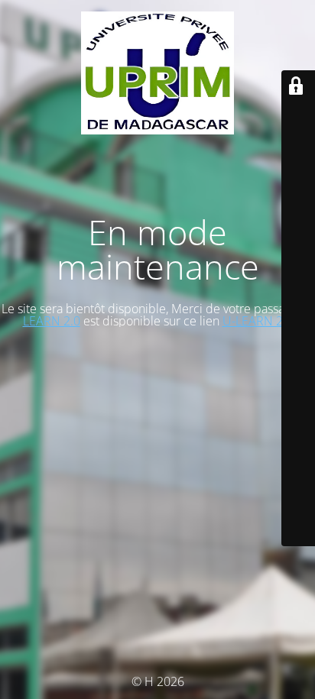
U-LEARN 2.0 (257, 320)
